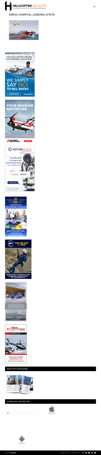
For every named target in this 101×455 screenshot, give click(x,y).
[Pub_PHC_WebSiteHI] (16, 363)
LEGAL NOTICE (65, 453)
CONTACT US (75, 453)
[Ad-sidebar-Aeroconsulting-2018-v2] (16, 236)
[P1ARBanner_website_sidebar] (18, 278)
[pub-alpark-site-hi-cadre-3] (16, 321)
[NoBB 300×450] (20, 96)
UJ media (13, 453)
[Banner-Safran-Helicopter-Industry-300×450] (20, 191)
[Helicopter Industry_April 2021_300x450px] (20, 143)
